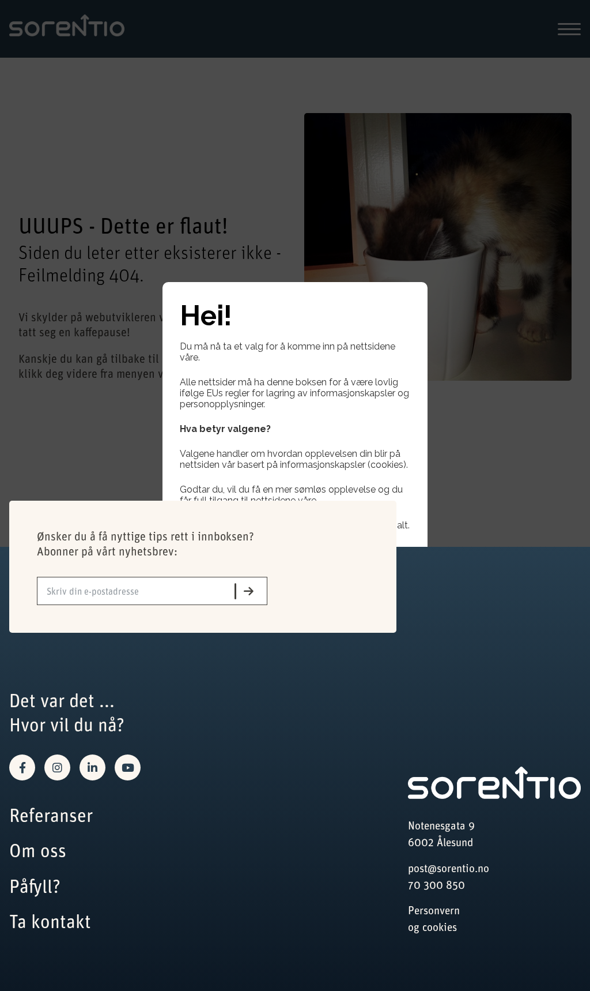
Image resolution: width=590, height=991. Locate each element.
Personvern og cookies (434, 918)
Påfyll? (34, 886)
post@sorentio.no (448, 868)
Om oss (37, 850)
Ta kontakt (50, 921)
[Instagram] (57, 767)
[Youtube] (128, 767)
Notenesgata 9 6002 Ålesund (441, 833)
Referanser (51, 815)
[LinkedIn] (92, 767)
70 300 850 (436, 884)
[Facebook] (22, 767)
